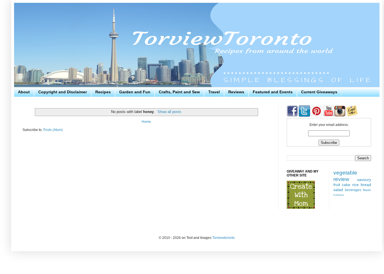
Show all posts (169, 112)
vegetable (345, 173)
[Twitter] (304, 115)
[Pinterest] (316, 115)
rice (355, 184)
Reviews (236, 92)
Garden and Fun (134, 92)
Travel (214, 92)
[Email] (352, 115)
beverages (353, 190)
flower (367, 190)
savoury (364, 179)
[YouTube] (328, 115)
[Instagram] (339, 115)
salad (338, 189)
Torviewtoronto (223, 238)
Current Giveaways (319, 92)
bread (366, 184)
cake (346, 184)
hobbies (338, 194)
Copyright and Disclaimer (62, 92)
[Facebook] (292, 115)
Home (146, 122)
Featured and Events (273, 92)
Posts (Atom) (53, 130)
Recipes (103, 92)
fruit (336, 184)
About (24, 92)
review (341, 179)
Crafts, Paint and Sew (179, 92)
